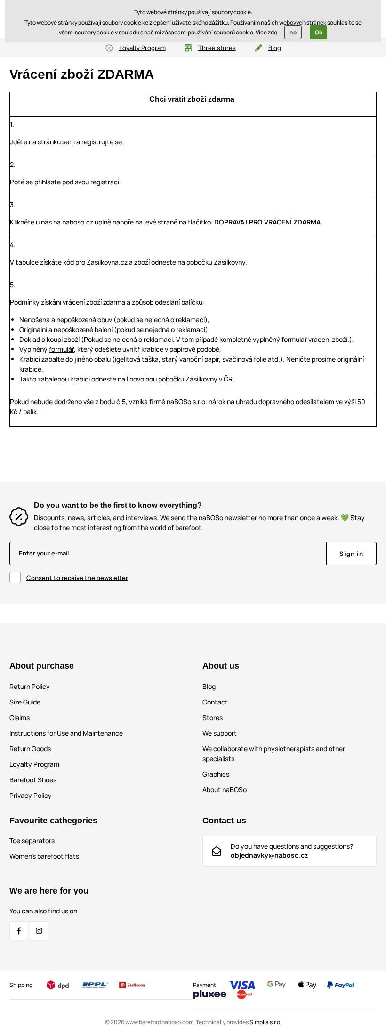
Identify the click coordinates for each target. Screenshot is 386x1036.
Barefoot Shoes (32, 779)
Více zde (266, 32)
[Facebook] (18, 930)
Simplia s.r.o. (265, 1022)
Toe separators (32, 840)
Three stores (217, 47)
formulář (61, 349)
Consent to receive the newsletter (77, 577)
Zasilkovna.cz (107, 261)
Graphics (215, 774)
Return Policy (29, 686)
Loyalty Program (142, 47)
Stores (212, 717)
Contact (215, 701)
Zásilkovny (229, 261)
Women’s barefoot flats (44, 856)
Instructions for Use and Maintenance (66, 733)
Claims (19, 717)
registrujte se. (102, 141)
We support (219, 733)
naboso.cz (77, 221)
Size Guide (24, 701)
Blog (274, 47)
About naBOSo (224, 789)
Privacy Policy (30, 795)
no (293, 32)
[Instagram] (39, 930)
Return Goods (30, 748)
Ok (318, 32)
